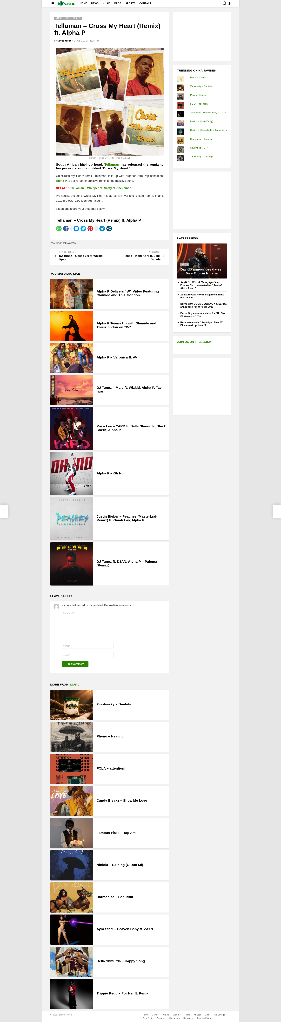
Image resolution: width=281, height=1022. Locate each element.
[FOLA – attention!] (71, 769)
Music (75, 684)
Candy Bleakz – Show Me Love (122, 800)
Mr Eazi (197, 1015)
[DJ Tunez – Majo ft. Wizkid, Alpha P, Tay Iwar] (71, 390)
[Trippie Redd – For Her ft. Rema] (71, 994)
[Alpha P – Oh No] (71, 473)
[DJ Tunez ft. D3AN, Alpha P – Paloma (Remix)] (71, 564)
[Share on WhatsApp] (59, 228)
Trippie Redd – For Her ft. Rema (122, 993)
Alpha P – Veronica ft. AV (117, 357)
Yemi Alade (148, 1018)
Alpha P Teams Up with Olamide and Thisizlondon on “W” (126, 325)
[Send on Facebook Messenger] (76, 228)
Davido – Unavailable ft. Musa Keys (208, 130)
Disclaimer (188, 1018)
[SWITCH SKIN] (229, 3)
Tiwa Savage (219, 1015)
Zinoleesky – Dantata (114, 704)
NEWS (95, 3)
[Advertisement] (201, 36)
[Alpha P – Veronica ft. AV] (71, 358)
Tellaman (71, 243)
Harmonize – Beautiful (115, 897)
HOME (83, 3)
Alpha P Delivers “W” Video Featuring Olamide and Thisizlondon (128, 293)
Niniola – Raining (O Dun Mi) (120, 865)
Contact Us (174, 1018)
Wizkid (165, 1015)
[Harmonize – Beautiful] (71, 897)
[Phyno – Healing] (71, 737)
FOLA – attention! (111, 768)
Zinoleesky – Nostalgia (202, 156)
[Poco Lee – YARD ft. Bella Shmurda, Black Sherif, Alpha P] (71, 428)
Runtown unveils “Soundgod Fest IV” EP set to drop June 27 (201, 324)
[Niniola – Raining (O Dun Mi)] (71, 865)
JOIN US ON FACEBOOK (194, 341)
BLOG (117, 3)
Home (145, 1015)
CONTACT (145, 3)
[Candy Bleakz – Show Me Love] (71, 801)
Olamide (177, 1015)
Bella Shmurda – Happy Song (121, 961)
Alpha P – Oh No (110, 473)
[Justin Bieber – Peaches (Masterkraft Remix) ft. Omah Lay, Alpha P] (71, 518)
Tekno (187, 1015)
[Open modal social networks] (109, 228)
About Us (161, 1018)
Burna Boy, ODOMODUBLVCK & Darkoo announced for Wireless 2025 (203, 305)
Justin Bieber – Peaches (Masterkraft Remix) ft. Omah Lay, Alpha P (127, 518)
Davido (155, 1015)
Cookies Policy (204, 1018)
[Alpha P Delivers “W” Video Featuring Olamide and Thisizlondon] (71, 294)
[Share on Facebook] (66, 228)
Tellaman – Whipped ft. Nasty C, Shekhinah (101, 188)
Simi (207, 1015)
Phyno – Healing (110, 736)
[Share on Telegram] (102, 228)
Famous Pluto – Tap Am (116, 833)
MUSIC (106, 3)
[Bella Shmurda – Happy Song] (71, 962)
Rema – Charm (198, 77)
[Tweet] (83, 228)
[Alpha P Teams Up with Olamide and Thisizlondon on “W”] (71, 326)
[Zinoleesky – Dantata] (71, 705)
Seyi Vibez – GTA (199, 147)
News (185, 264)
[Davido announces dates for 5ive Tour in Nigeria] (202, 261)
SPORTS (130, 3)
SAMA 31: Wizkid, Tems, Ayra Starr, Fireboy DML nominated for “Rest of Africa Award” (201, 285)
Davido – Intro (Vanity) (201, 121)
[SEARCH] (225, 3)
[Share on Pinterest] (90, 228)
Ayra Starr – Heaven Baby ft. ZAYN (125, 929)
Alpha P (57, 243)
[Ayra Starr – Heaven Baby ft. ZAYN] (71, 930)
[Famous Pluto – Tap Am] (71, 833)
